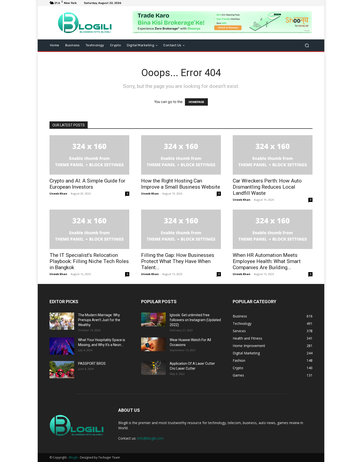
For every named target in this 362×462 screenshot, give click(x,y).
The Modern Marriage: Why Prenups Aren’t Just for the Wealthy (99, 320)
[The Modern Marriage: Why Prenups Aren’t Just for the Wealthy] (61, 321)
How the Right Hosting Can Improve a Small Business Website (180, 184)
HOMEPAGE (196, 102)
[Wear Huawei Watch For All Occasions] (153, 344)
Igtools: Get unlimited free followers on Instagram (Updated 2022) (195, 320)
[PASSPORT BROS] (61, 369)
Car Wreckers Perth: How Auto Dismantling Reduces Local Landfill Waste (267, 187)
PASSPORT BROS (92, 363)
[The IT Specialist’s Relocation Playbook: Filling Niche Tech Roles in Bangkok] (89, 229)
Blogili (73, 457)
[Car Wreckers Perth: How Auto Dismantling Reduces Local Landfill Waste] (273, 155)
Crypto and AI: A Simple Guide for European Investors (87, 184)
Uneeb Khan (58, 193)
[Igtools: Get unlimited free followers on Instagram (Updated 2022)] (153, 319)
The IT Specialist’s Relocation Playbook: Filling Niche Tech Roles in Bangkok (89, 261)
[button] (307, 45)
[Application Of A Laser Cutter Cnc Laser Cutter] (153, 368)
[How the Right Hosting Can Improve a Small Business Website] (181, 155)
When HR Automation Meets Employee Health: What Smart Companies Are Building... (267, 261)
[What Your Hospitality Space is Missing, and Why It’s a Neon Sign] (61, 346)
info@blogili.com (150, 438)
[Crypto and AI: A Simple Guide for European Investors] (89, 155)
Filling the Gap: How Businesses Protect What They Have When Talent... (177, 261)
